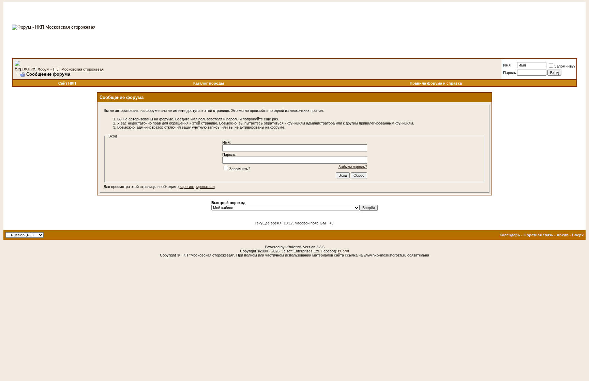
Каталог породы (208, 83)
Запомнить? (564, 66)
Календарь (510, 235)
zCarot (343, 251)
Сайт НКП (67, 83)
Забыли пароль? (352, 167)
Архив (563, 235)
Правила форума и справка (436, 83)
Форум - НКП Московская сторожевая (71, 69)
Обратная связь (538, 235)
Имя (507, 65)
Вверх (578, 235)
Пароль (509, 73)
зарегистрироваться (197, 187)
